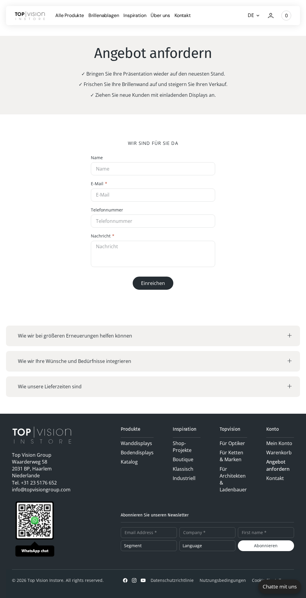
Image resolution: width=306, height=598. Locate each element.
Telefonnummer (107, 210)
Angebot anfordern (278, 465)
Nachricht (101, 236)
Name (97, 157)
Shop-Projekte (182, 446)
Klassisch (183, 469)
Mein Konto (279, 443)
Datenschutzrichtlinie (172, 580)
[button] (271, 15)
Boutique (183, 459)
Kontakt (275, 478)
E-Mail (97, 183)
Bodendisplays (137, 452)
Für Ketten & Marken (231, 456)
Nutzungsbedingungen (223, 580)
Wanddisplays (136, 443)
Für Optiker (232, 443)
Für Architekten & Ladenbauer (233, 479)
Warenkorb (279, 452)
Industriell (184, 478)
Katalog (129, 462)
